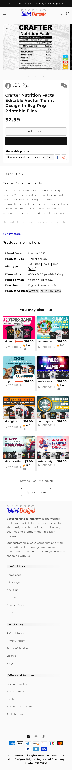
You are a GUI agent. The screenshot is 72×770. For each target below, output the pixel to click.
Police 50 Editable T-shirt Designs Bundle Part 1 (47, 381)
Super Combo (15, 691)
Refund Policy (15, 633)
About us (12, 589)
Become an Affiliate (19, 706)
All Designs (14, 582)
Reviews (12, 597)
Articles (11, 612)
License (11, 655)
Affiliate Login (16, 714)
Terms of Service (17, 648)
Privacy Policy (16, 640)
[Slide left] (28, 76)
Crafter (33, 290)
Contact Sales (15, 605)
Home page (14, 574)
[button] (4, 13)
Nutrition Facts (51, 290)
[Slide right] (43, 76)
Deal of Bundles (17, 684)
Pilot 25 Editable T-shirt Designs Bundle (14, 461)
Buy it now (36, 141)
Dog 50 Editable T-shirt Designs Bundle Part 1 (9, 381)
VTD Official (21, 86)
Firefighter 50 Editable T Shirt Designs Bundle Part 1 (13, 421)
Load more (38, 492)
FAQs (10, 663)
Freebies (12, 699)
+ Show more (12, 233)
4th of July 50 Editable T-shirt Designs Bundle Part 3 (47, 461)
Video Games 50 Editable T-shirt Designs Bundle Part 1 (9, 341)
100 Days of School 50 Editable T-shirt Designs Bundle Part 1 (47, 421)
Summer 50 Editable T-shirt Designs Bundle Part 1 (47, 341)
